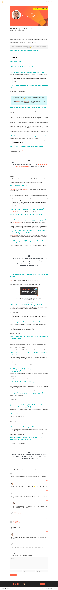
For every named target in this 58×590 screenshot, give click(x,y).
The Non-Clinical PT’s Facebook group (18, 150)
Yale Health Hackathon (25, 189)
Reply (47, 480)
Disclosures (51, 588)
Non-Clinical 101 (18, 101)
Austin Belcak (43, 279)
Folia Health (41, 193)
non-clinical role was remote (17, 222)
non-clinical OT (14, 211)
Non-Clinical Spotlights (21, 30)
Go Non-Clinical (26, 101)
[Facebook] (18, 584)
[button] (53, 1)
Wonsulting (12, 280)
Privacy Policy (43, 588)
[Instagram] (15, 584)
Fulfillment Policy (47, 588)
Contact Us (55, 588)
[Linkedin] (13, 584)
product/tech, (13, 189)
